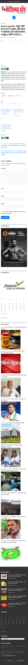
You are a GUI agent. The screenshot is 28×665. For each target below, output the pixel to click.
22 (24, 307)
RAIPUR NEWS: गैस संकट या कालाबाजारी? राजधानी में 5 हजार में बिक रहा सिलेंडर (17, 589)
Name (2, 188)
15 (24, 305)
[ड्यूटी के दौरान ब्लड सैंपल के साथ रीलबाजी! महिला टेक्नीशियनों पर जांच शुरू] (14, 457)
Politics (3, 23)
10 (5, 305)
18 (9, 307)
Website (2, 203)
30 (1, 310)
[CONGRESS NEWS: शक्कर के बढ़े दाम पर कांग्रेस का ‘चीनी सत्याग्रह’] (14, 411)
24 (5, 309)
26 (12, 309)
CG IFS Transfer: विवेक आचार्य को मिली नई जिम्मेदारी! (12, 423)
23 (1, 309)
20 (16, 307)
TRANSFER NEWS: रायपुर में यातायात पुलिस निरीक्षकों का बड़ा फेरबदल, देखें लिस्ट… (17, 597)
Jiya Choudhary (13, 37)
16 (1, 307)
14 (20, 305)
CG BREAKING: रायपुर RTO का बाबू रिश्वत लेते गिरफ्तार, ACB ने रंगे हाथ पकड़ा (17, 604)
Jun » (6, 317)
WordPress (10, 660)
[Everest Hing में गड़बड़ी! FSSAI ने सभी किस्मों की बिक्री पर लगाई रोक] (14, 339)
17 (5, 307)
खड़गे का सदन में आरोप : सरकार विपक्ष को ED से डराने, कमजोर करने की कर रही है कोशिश (6, 110)
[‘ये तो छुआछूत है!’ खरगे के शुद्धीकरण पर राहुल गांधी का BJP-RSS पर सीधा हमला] (14, 529)
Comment (3, 168)
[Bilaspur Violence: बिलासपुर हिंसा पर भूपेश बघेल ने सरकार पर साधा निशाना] (14, 387)
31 (5, 310)
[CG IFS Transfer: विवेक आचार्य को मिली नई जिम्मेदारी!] (14, 433)
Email (2, 196)
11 (9, 305)
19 (12, 307)
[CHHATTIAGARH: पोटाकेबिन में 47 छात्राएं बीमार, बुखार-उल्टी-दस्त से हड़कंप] (14, 505)
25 (9, 309)
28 (20, 309)
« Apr (2, 317)
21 (20, 307)
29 (24, 309)
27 (16, 309)
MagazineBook (21, 660)
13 (16, 305)
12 (12, 305)
